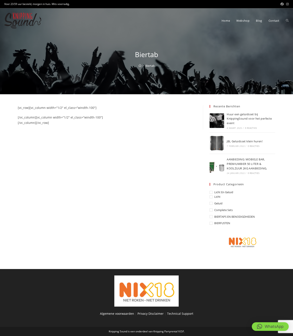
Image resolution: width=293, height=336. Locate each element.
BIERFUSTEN (222, 223)
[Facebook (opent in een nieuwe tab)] (282, 4)
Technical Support (180, 314)
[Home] (140, 66)
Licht (217, 197)
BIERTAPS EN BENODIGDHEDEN (234, 217)
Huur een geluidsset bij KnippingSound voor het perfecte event (249, 118)
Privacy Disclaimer (151, 314)
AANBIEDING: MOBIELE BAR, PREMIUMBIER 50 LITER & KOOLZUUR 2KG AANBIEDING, (247, 163)
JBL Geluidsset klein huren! (245, 141)
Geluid (218, 203)
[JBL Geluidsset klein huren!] (217, 143)
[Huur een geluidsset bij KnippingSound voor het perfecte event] (217, 120)
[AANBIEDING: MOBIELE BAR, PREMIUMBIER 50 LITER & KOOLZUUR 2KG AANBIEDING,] (217, 165)
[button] (270, 326)
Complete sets (223, 210)
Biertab (150, 66)
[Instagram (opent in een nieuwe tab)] (287, 4)
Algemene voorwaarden (117, 314)
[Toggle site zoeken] (287, 21)
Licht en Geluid (223, 192)
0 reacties (251, 127)
